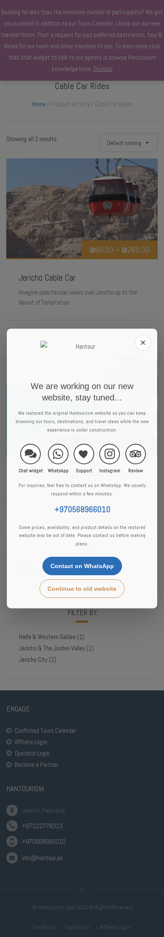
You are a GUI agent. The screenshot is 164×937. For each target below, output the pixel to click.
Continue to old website (82, 588)
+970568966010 (82, 509)
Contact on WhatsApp (82, 566)
